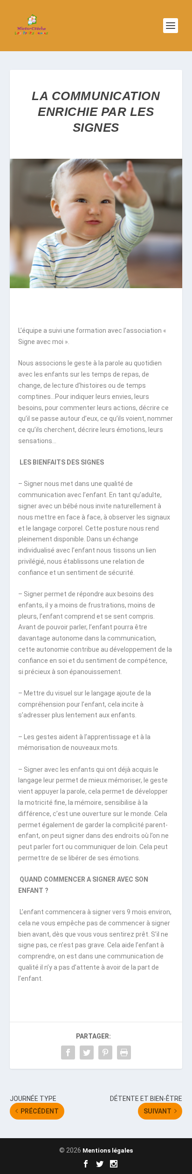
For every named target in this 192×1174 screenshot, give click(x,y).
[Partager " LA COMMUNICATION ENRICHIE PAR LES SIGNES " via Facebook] (68, 1052)
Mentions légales (107, 1150)
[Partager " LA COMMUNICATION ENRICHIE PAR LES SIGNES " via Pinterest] (105, 1052)
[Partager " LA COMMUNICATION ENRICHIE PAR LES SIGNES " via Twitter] (86, 1052)
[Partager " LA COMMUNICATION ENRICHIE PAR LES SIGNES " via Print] (124, 1052)
